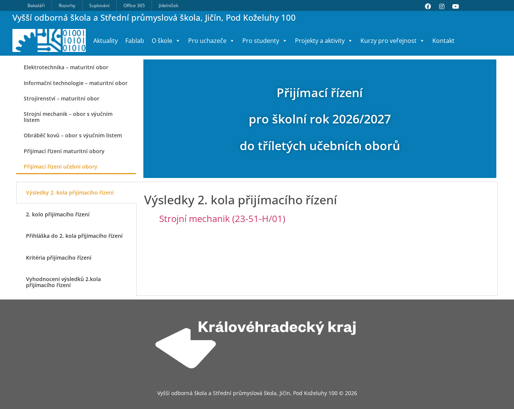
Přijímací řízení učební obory (60, 166)
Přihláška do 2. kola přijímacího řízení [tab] (74, 235)
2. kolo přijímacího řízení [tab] (58, 214)
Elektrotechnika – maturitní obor (66, 67)
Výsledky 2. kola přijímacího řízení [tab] (70, 192)
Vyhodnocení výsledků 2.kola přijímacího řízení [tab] (63, 281)
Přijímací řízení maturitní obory (64, 151)
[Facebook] (428, 6)
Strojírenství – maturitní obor (61, 98)
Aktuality (105, 40)
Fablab (134, 40)
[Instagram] (442, 6)
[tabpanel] (317, 215)
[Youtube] (456, 6)
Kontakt (443, 40)
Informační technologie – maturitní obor (76, 83)
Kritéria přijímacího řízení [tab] (58, 257)
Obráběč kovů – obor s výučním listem (73, 135)
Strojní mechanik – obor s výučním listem (68, 116)
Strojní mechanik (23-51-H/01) (222, 218)
